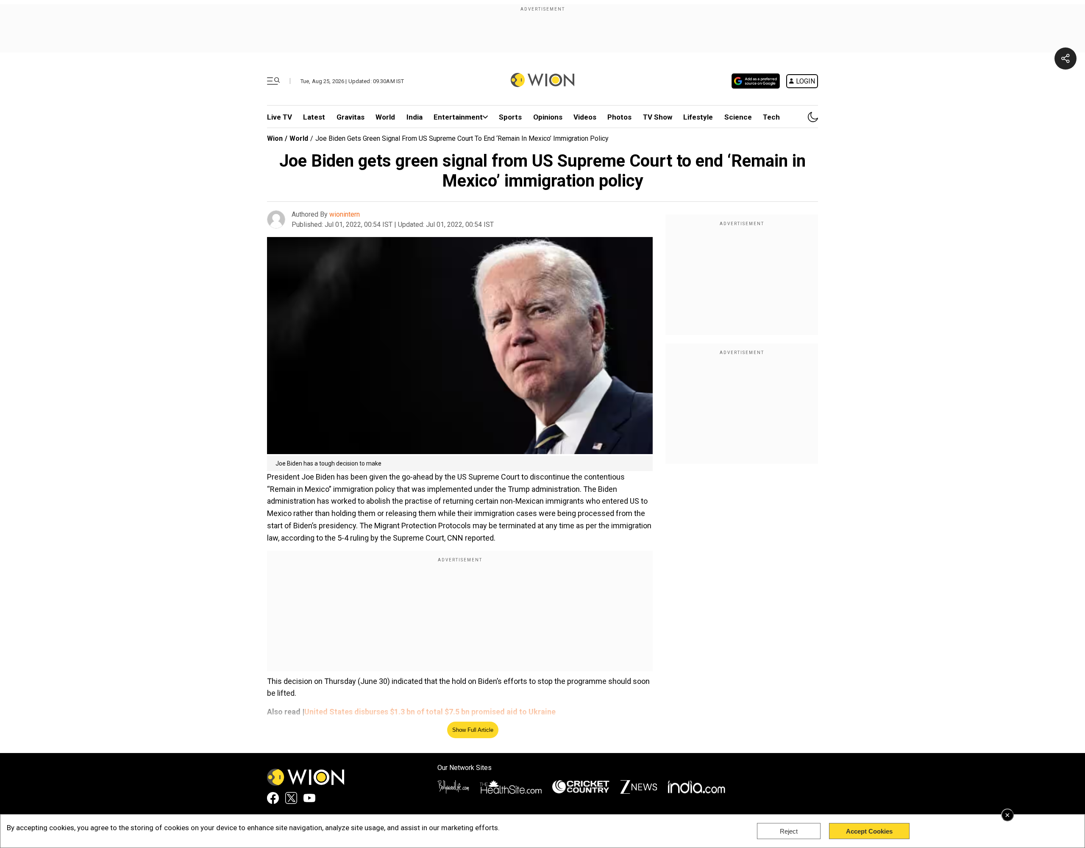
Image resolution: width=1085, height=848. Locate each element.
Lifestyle (698, 117)
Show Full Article (472, 730)
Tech (771, 117)
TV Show (657, 117)
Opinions (547, 117)
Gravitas (350, 117)
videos (584, 117)
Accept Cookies (869, 831)
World (385, 117)
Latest (314, 117)
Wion (275, 138)
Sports (510, 117)
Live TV (279, 117)
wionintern (344, 214)
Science (738, 117)
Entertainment (458, 117)
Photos (619, 117)
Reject (789, 831)
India (414, 117)
